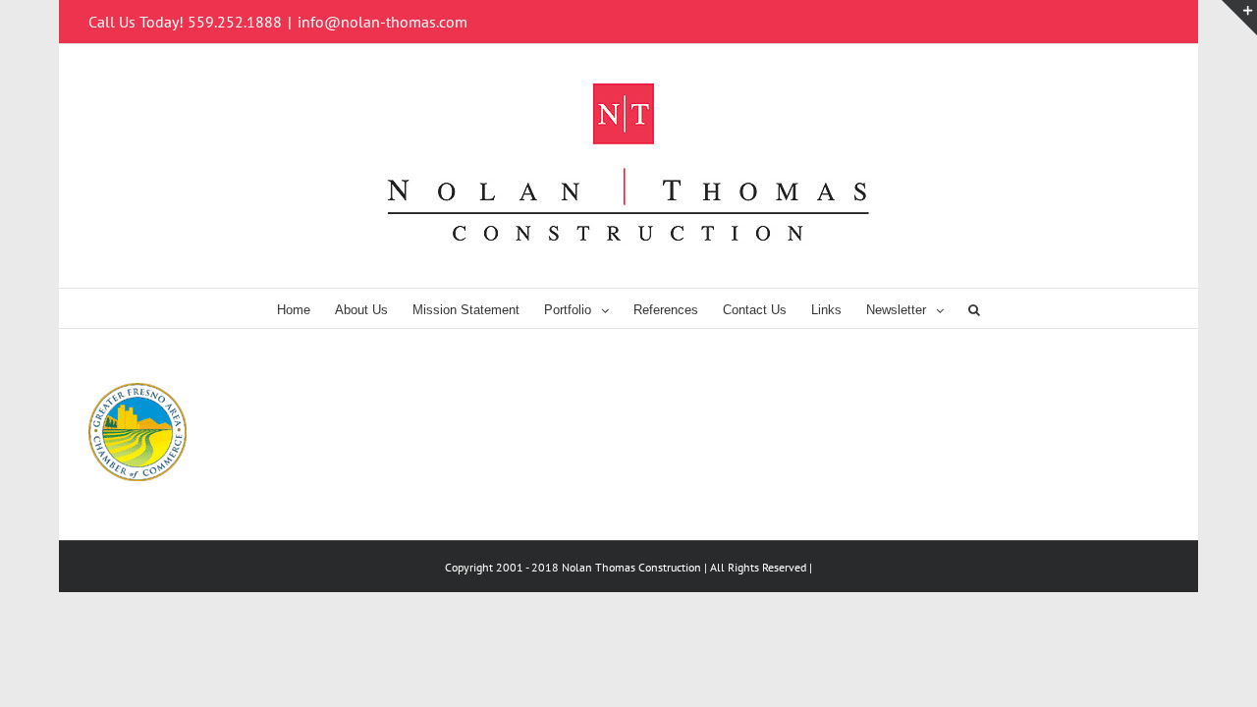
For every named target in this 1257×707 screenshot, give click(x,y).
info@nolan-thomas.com (382, 21)
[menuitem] (306, 308)
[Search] (974, 308)
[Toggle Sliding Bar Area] (1239, 17)
